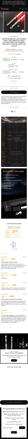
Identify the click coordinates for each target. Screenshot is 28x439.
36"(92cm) (6, 72)
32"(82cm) (14, 72)
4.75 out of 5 (17, 226)
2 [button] (12, 327)
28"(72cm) (21, 72)
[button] (11, 54)
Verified (13, 249)
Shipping (12, 51)
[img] (4, 257)
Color (14, 63)
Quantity (14, 81)
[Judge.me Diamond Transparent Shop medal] (13, 244)
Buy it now (14, 92)
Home (11, 36)
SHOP (14, 360)
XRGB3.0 (6, 59)
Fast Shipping (14, 107)
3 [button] (14, 327)
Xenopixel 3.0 (14, 59)
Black (16, 65)
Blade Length (14, 69)
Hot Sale (15, 36)
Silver (11, 65)
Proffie (22, 59)
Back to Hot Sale (15, 402)
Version (14, 57)
